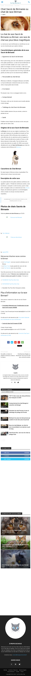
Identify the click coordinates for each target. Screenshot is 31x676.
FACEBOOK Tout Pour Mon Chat (10, 280)
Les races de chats (3, 407)
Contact (17, 671)
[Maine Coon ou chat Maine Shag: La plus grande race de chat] (15, 526)
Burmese (18, 147)
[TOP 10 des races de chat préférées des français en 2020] (4, 397)
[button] (29, 2)
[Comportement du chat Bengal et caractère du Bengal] (4, 405)
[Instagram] (15, 383)
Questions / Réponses (13, 670)
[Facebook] (12, 383)
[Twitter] (18, 383)
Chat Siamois (7, 268)
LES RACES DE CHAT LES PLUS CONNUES (11, 513)
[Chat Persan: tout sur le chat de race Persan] (15, 559)
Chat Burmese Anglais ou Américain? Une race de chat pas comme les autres (23, 355)
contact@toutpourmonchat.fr (19, 655)
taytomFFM (5, 252)
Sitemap (5, 670)
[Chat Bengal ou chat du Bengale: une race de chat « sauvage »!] (15, 543)
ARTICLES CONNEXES (7, 389)
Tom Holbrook (6, 233)
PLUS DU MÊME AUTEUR (7, 392)
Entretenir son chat (4, 412)
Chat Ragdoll (7, 262)
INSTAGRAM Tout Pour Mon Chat (10, 284)
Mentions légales (22, 670)
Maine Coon (7, 266)
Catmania (3, 399)
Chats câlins (3, 434)
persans (27, 187)
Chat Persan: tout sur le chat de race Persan (15, 565)
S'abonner (26, 452)
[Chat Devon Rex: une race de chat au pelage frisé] (4, 433)
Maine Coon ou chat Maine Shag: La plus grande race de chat (14, 531)
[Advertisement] (15, 486)
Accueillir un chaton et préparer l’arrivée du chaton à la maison (8, 355)
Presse (22, 671)
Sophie (3, 14)
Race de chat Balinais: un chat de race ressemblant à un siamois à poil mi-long (19, 427)
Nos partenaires (11, 671)
